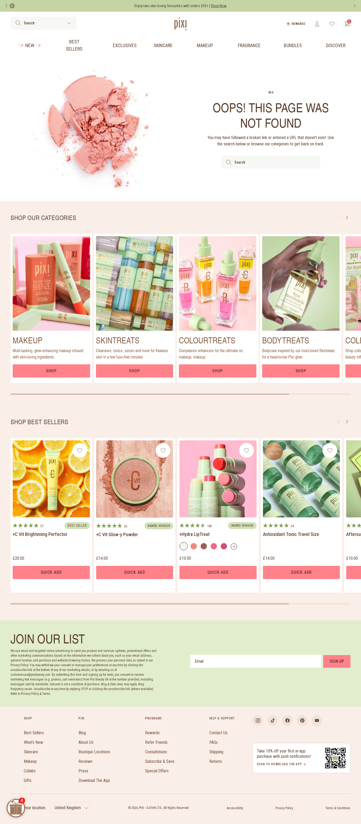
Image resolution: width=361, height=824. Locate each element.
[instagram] (257, 720)
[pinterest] (302, 720)
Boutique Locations (94, 751)
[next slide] (346, 217)
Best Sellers (74, 45)
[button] (346, 422)
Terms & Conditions (337, 808)
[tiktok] (272, 720)
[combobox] (270, 162)
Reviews (85, 761)
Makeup (205, 45)
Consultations (156, 751)
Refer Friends (156, 742)
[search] (18, 23)
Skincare (163, 45)
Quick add (51, 572)
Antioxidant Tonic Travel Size (291, 534)
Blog (82, 732)
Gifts (27, 780)
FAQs (213, 742)
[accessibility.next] (354, 6)
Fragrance (249, 45)
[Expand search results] (69, 23)
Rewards (298, 24)
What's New (33, 742)
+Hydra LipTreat (194, 534)
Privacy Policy (284, 808)
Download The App (94, 780)
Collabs (30, 770)
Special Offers (157, 770)
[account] (317, 24)
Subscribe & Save (159, 761)
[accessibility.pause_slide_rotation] (12, 6)
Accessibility (235, 808)
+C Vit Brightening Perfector (40, 534)
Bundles (293, 45)
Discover (335, 45)
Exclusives (125, 45)
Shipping (216, 751)
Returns (215, 761)
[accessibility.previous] (6, 6)
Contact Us (218, 732)
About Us (86, 742)
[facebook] (287, 720)
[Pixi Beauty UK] (180, 23)
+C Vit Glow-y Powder (117, 534)
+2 (235, 547)
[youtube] (317, 720)
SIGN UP (337, 661)
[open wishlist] (332, 24)
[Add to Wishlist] (79, 450)
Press (83, 770)
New (29, 45)
